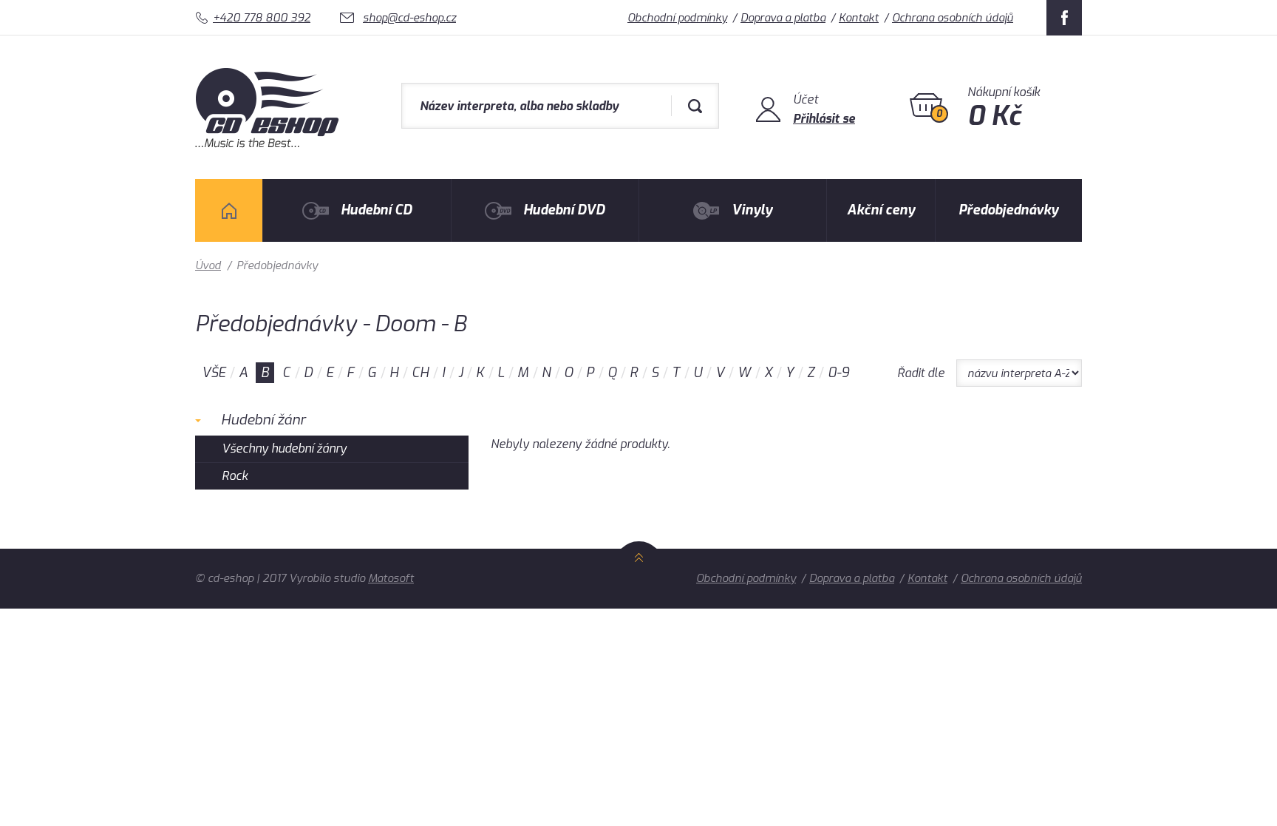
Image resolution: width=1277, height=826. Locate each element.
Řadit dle (920, 373)
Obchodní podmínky (677, 17)
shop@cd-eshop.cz (409, 17)
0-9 (838, 373)
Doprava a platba (782, 17)
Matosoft (391, 578)
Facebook (1064, 17)
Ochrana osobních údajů (952, 17)
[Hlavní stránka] (268, 144)
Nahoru (639, 573)
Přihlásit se (824, 118)
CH (420, 373)
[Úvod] (228, 210)
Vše (213, 373)
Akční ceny (881, 210)
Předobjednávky (1008, 210)
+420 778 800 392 (261, 17)
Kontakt (859, 17)
